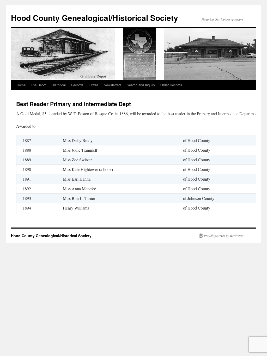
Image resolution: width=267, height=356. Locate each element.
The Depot (38, 84)
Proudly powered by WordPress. (224, 236)
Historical (59, 84)
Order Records (171, 84)
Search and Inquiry (141, 84)
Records (77, 84)
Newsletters (113, 84)
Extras (94, 84)
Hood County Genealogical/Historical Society (94, 17)
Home (21, 84)
